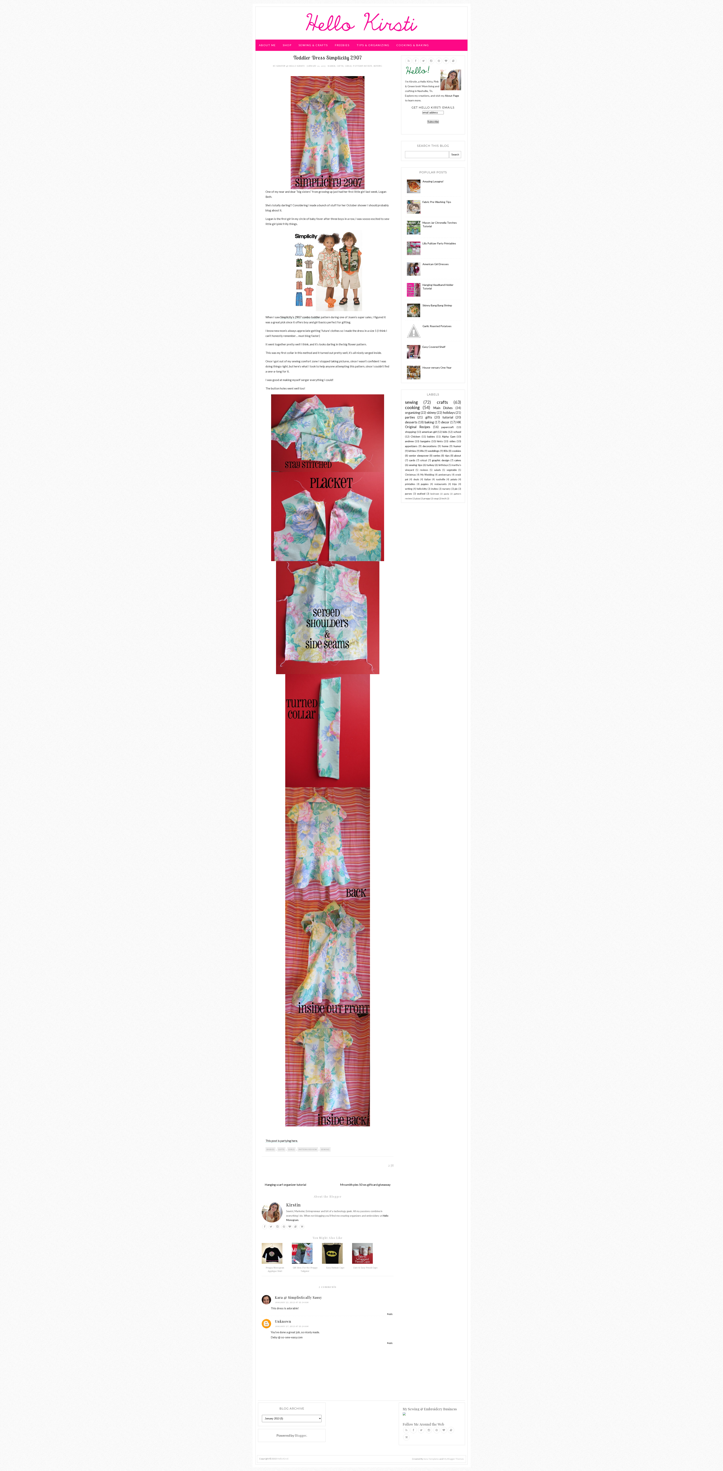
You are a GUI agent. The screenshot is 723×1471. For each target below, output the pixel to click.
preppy (426, 498)
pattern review (362, 65)
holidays (449, 413)
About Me (267, 45)
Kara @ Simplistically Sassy (298, 1297)
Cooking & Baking (412, 45)
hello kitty (422, 488)
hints (440, 441)
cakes (457, 460)
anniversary (444, 474)
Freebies (342, 45)
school (457, 431)
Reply (390, 1314)
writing (408, 488)
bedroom (434, 494)
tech (444, 498)
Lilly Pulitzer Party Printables (439, 243)
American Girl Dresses (436, 264)
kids (445, 431)
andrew (409, 441)
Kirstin (293, 1205)
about (457, 455)
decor (445, 422)
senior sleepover (419, 455)
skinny (431, 413)
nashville (440, 479)
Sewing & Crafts (313, 45)
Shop (287, 45)
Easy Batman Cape (335, 1268)
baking (429, 422)
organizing (412, 413)
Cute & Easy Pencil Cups (365, 1268)
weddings (433, 450)
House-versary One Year (437, 367)
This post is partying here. (281, 1140)
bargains (425, 441)
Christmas (410, 474)
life (422, 450)
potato (454, 479)
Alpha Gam (448, 436)
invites (434, 488)
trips (454, 484)
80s (446, 450)
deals (416, 479)
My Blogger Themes (454, 1458)
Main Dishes (443, 408)
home (445, 446)
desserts (411, 422)
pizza (417, 498)
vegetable (452, 470)
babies (331, 65)
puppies (425, 484)
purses (408, 493)
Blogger (300, 1435)
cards (412, 460)
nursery (446, 488)
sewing (378, 65)
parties (410, 417)
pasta (446, 494)
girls (348, 65)
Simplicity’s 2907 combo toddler (300, 317)
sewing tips (415, 465)
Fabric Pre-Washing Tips (437, 201)
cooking (412, 407)
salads (437, 470)
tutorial (447, 417)
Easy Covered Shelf (434, 346)
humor (457, 446)
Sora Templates (431, 1458)
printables (410, 484)
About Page (452, 95)
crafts (442, 402)
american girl (429, 431)
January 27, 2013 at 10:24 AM (292, 1326)
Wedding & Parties (275, 59)
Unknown (283, 1321)
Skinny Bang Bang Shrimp (437, 305)
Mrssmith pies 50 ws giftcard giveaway (365, 1184)
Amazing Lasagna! (433, 181)
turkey (430, 465)
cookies (456, 450)
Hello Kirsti (282, 1458)
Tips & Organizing (373, 45)
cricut (423, 460)
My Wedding (427, 474)
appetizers (411, 446)
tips (447, 455)
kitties (412, 450)
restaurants (440, 484)
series (436, 455)
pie (456, 488)
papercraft (447, 427)
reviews (424, 470)
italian (427, 479)
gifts (340, 65)
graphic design (440, 460)
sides (452, 441)
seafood (421, 493)
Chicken (415, 436)
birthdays (443, 465)
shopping (410, 431)
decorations (430, 446)
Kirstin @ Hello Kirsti (291, 65)
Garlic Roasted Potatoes (437, 326)
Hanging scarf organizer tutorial (285, 1184)
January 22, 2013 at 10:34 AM (292, 1302)
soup (436, 498)
